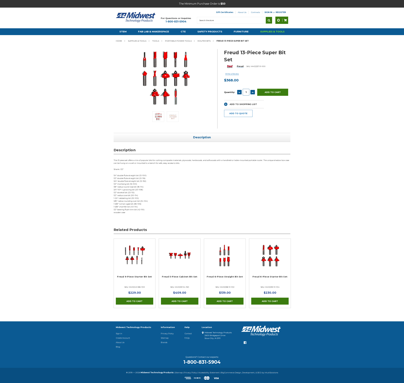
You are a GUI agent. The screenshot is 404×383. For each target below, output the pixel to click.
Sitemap (165, 338)
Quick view (135, 255)
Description (202, 137)
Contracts (255, 12)
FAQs (187, 338)
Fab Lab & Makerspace (153, 31)
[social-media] (245, 343)
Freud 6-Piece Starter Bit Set (269, 276)
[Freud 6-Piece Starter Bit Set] (270, 259)
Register (281, 12)
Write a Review (232, 74)
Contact (188, 333)
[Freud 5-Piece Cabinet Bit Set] (179, 259)
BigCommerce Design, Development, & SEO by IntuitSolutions (249, 372)
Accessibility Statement (209, 372)
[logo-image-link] (136, 17)
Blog (118, 347)
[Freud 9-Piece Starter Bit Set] (134, 259)
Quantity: (229, 92)
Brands (164, 342)
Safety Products (209, 31)
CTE (183, 31)
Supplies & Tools (272, 31)
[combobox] (231, 20)
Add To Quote (238, 113)
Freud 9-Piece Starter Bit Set (134, 276)
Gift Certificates (224, 12)
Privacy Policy (167, 333)
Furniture (241, 31)
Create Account (123, 338)
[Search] (269, 20)
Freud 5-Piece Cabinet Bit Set (179, 276)
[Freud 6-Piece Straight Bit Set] (224, 259)
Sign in (268, 12)
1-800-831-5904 (176, 21)
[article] (134, 273)
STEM (123, 31)
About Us (242, 12)
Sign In (119, 333)
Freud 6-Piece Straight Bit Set (225, 276)
